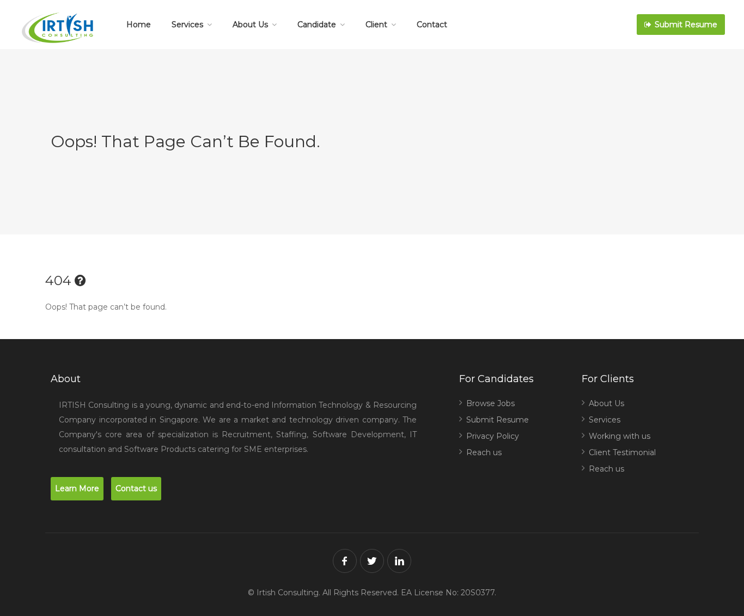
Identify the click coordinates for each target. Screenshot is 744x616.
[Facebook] (345, 561)
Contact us (136, 488)
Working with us (619, 436)
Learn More (77, 488)
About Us (250, 24)
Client (376, 24)
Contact (432, 24)
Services (187, 24)
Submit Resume (684, 24)
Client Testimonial (622, 452)
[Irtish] (61, 30)
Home (138, 24)
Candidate (316, 24)
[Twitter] (372, 561)
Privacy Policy (492, 436)
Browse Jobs (490, 403)
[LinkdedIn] (399, 561)
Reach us (484, 452)
